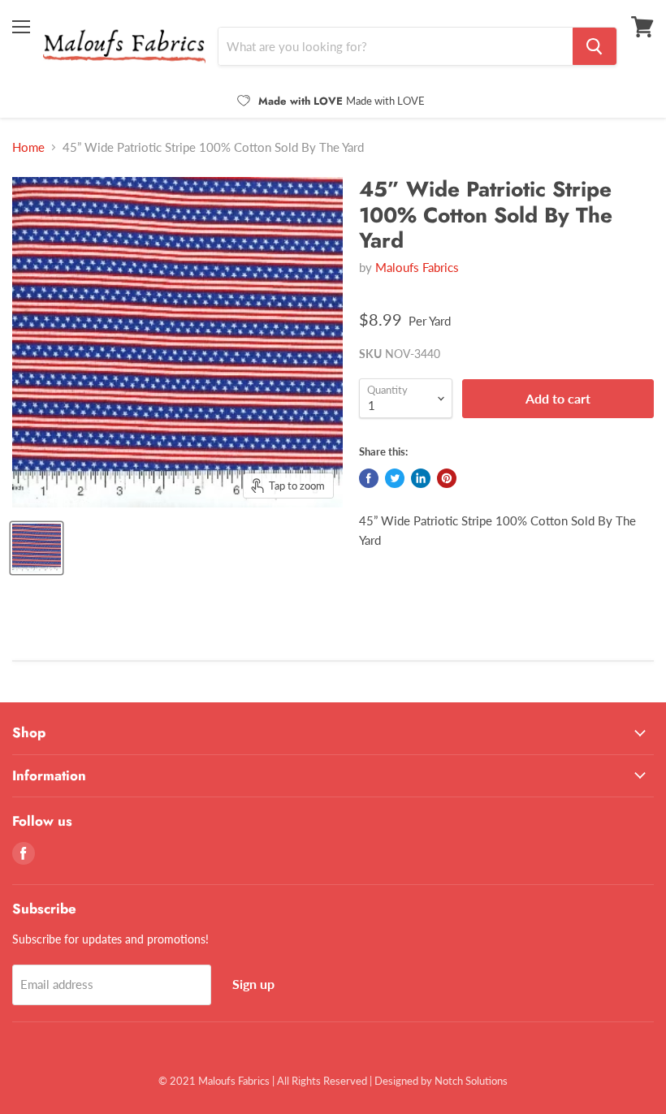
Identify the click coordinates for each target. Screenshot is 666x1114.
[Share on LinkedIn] (420, 478)
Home (28, 147)
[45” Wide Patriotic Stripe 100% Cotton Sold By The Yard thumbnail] (37, 548)
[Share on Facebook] (368, 478)
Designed (396, 1080)
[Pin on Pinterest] (446, 478)
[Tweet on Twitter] (394, 478)
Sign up (253, 983)
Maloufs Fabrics (417, 267)
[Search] (594, 46)
